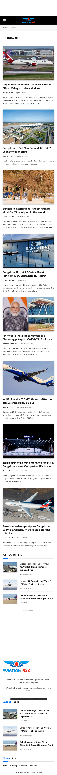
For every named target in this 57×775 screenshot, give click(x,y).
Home (5, 28)
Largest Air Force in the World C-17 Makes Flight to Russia (36, 583)
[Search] (53, 20)
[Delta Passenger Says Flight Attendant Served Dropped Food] (10, 599)
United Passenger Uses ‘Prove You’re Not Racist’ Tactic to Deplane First (34, 566)
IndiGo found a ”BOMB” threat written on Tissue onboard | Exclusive (27, 401)
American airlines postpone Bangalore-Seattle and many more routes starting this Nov (27, 530)
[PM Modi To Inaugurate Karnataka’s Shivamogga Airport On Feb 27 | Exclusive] (28, 314)
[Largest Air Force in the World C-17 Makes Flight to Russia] (10, 585)
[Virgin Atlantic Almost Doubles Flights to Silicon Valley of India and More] (28, 63)
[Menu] (4, 20)
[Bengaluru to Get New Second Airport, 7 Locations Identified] (28, 127)
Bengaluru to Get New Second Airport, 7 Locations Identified (27, 149)
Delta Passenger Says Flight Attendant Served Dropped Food (36, 597)
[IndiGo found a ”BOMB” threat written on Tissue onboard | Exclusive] (28, 378)
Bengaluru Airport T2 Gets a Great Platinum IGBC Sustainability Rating (24, 273)
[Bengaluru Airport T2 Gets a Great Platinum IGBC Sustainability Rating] (28, 251)
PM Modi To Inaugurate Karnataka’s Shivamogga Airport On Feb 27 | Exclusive (27, 337)
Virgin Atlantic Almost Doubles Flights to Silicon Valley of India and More (27, 86)
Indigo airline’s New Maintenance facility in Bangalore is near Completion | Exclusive (28, 464)
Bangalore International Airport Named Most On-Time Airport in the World (26, 210)
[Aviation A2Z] (28, 20)
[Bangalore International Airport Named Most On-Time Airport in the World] (28, 187)
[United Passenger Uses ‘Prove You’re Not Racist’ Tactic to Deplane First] (10, 567)
